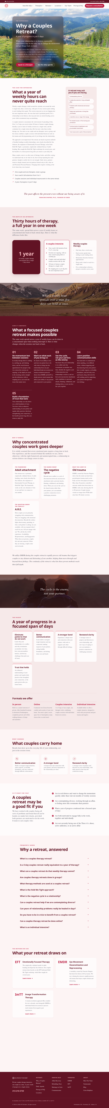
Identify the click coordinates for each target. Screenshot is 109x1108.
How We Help (27, 6)
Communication (56, 1090)
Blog (84, 1087)
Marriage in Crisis (57, 1087)
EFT (69, 1084)
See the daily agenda (45, 65)
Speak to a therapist (25, 65)
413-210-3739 (9, 1)
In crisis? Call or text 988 (97, 1)
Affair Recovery (56, 1081)
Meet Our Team (87, 1081)
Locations (58, 6)
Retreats (48, 6)
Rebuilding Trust (57, 1084)
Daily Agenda (40, 1086)
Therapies (38, 6)
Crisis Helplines (88, 1090)
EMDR (70, 1081)
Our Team (68, 6)
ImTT (69, 1087)
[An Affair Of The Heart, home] (6, 6)
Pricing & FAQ (78, 6)
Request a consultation (94, 6)
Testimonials (87, 1084)
